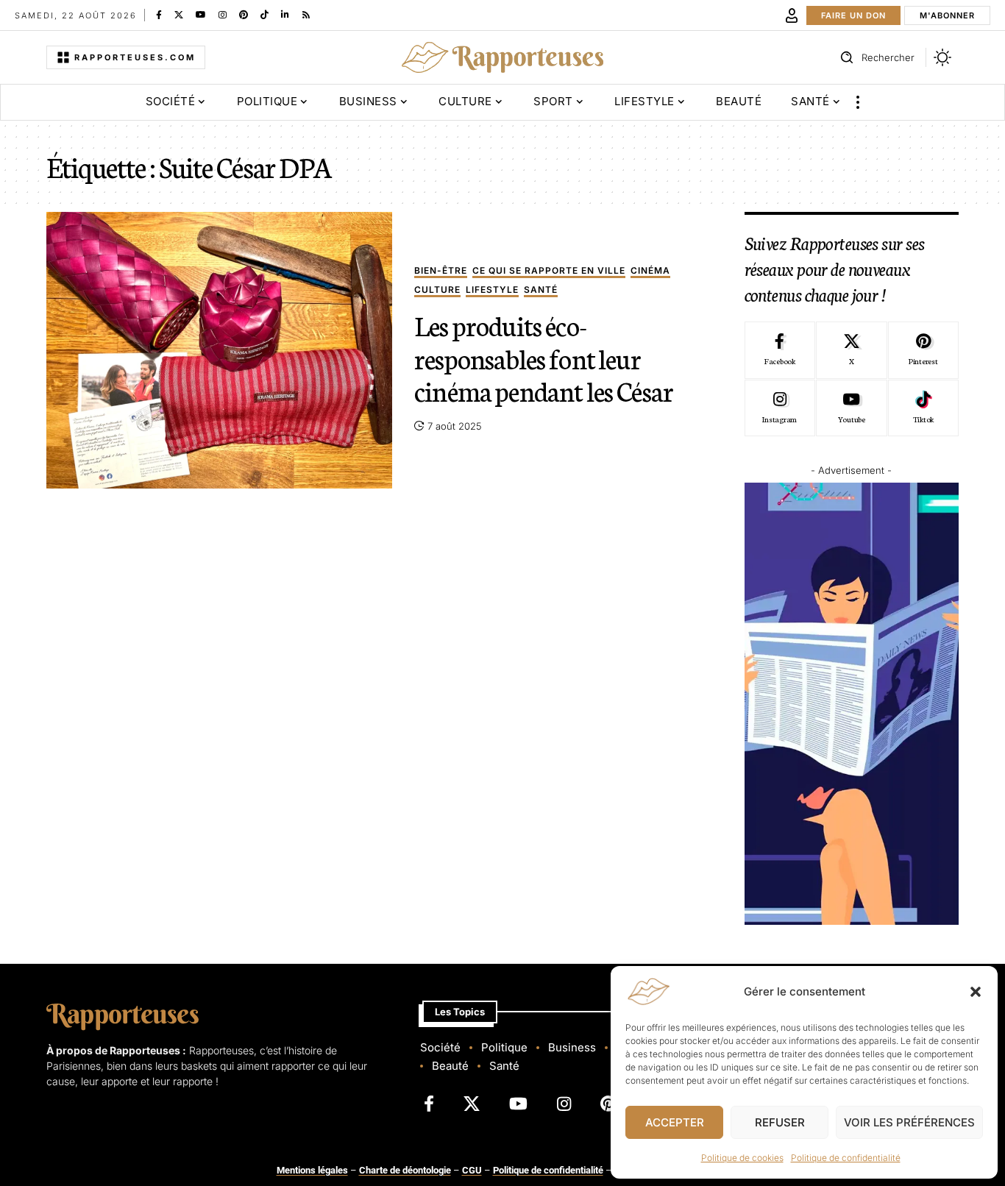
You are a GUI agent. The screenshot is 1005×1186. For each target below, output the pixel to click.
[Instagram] (222, 14)
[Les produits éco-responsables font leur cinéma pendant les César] (219, 350)
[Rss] (306, 14)
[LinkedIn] (285, 14)
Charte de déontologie (405, 1170)
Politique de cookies (742, 1157)
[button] (975, 991)
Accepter (674, 1122)
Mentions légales (312, 1170)
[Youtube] (851, 408)
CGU (472, 1170)
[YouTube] (201, 14)
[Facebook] (159, 14)
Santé (541, 290)
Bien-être (440, 271)
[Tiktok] (923, 408)
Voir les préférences (909, 1122)
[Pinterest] (243, 14)
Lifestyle (492, 290)
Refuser (780, 1122)
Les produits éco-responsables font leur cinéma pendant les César (543, 357)
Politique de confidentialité (846, 1157)
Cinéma (650, 271)
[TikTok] (264, 14)
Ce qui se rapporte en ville (548, 271)
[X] (179, 14)
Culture (437, 290)
